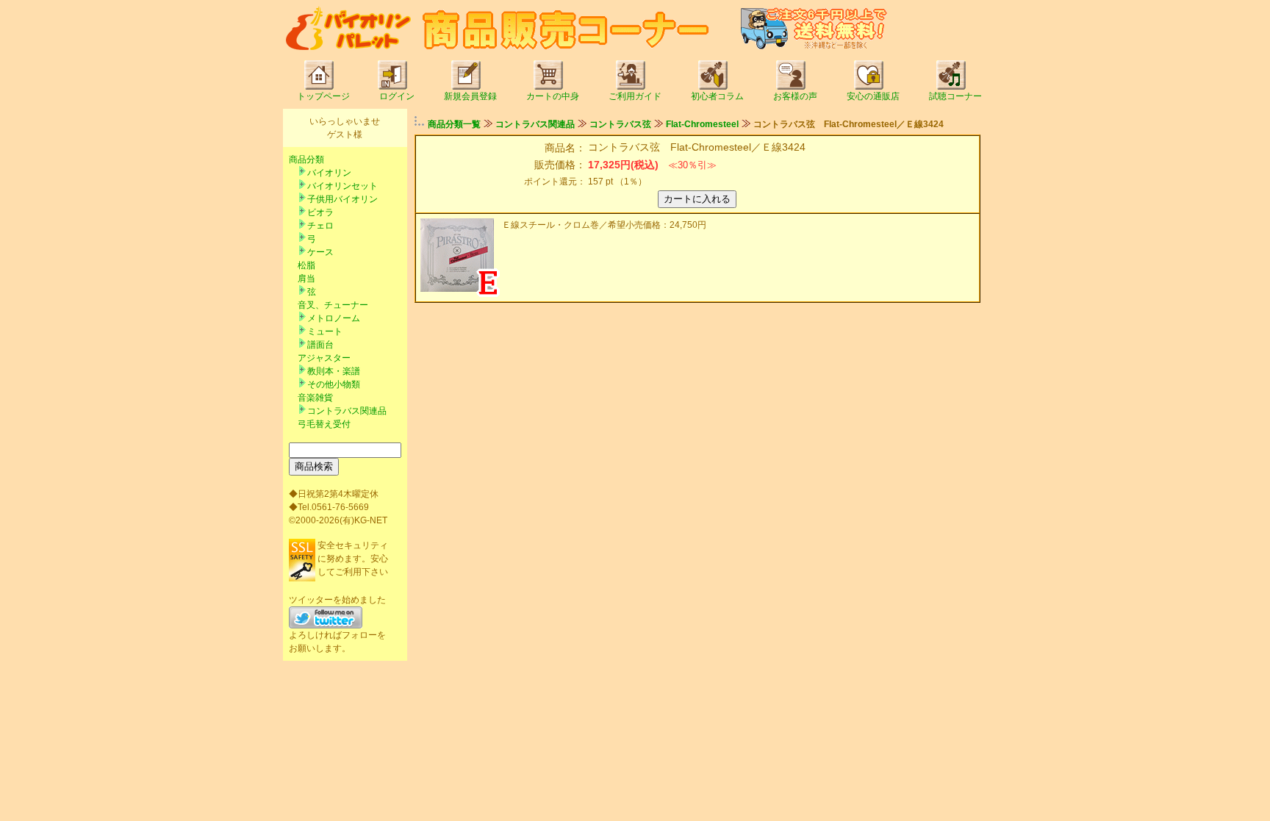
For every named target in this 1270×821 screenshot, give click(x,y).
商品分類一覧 (454, 124)
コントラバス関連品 (347, 411)
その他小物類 (333, 384)
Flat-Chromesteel (702, 124)
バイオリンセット (342, 186)
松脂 (306, 265)
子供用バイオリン (342, 199)
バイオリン (329, 173)
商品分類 (306, 159)
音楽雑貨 (315, 397)
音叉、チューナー (333, 305)
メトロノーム (333, 318)
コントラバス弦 (620, 124)
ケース (320, 252)
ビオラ (320, 212)
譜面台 (320, 345)
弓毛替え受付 (324, 424)
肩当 (306, 278)
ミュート (324, 331)
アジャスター (324, 358)
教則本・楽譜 (333, 371)
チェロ (320, 226)
